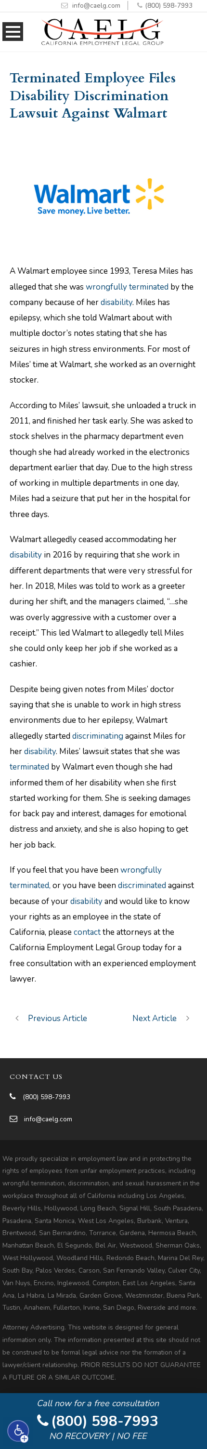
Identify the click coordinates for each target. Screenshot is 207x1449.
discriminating (97, 736)
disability (116, 302)
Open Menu (12, 31)
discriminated (142, 885)
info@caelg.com (96, 5)
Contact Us (36, 1076)
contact (87, 932)
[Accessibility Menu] (18, 1431)
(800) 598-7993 (169, 5)
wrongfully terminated (127, 286)
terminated (29, 766)
